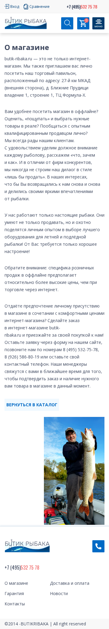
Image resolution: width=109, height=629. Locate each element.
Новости (59, 593)
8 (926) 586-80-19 (22, 357)
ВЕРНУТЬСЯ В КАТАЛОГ (31, 405)
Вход (14, 6)
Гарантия (14, 593)
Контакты (15, 604)
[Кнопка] (98, 23)
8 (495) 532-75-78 (80, 349)
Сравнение (39, 6)
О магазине (16, 583)
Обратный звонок (98, 546)
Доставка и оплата (69, 583)
